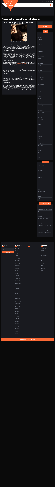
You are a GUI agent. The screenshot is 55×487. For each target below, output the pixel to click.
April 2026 (40, 44)
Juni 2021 (17, 328)
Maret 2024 (40, 103)
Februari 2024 (41, 105)
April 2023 (40, 129)
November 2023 (41, 112)
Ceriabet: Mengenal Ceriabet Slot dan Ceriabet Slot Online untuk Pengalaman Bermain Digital (44, 228)
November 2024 (41, 84)
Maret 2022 (17, 323)
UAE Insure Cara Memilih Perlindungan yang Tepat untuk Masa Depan (44, 221)
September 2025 (41, 60)
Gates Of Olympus (41, 175)
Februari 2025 (41, 77)
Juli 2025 (40, 65)
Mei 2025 (40, 70)
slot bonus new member (21, 63)
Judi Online (40, 177)
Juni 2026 (40, 39)
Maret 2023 (40, 131)
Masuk (29, 248)
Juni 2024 (40, 96)
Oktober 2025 (40, 58)
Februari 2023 (41, 133)
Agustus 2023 (40, 119)
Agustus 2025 (40, 63)
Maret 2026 (40, 46)
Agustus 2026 (17, 248)
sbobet (39, 182)
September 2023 (41, 117)
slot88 (39, 189)
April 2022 (40, 138)
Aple (20, 41)
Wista (39, 198)
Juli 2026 (40, 37)
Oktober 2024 (40, 86)
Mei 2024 (40, 98)
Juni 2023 (40, 124)
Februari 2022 (41, 143)
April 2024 (17, 295)
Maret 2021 (40, 152)
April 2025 (40, 72)
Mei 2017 (16, 333)
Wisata (39, 196)
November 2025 (41, 56)
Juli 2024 (40, 93)
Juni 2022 (40, 136)
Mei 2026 (40, 42)
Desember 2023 (41, 110)
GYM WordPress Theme (24, 339)
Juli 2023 (40, 122)
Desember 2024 (41, 82)
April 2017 (40, 157)
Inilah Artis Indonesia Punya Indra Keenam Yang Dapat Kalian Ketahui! (18, 23)
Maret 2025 (17, 276)
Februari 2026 (41, 49)
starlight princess (41, 191)
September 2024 (41, 89)
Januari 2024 (17, 300)
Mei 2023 (40, 126)
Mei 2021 (40, 150)
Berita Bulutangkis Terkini (10, 4)
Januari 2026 (40, 51)
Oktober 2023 (17, 305)
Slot (39, 184)
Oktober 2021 (40, 145)
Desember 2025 (41, 53)
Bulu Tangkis (40, 170)
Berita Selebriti (41, 165)
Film (39, 172)
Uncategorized (43, 268)
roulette (39, 179)
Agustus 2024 (40, 91)
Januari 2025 (40, 79)
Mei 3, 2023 (15, 41)
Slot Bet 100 (40, 186)
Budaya (42, 250)
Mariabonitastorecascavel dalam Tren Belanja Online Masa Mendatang (44, 214)
